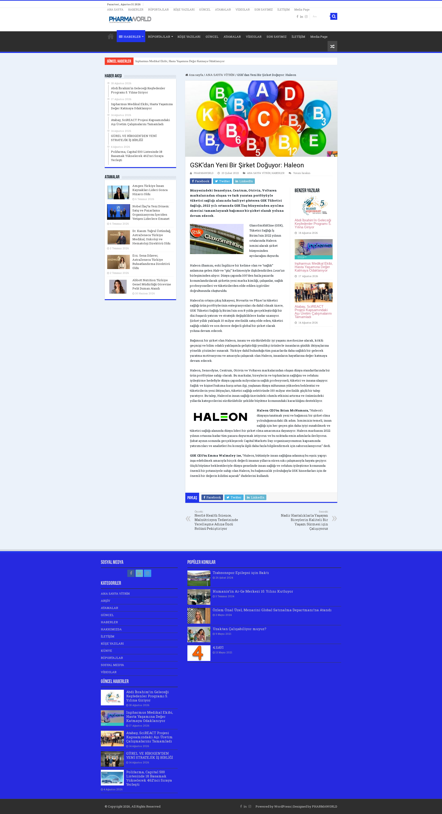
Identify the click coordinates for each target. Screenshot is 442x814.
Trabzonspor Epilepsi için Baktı (241, 572)
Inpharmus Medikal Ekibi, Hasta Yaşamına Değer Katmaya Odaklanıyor (179, 61)
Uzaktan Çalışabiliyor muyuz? (239, 628)
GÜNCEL (204, 9)
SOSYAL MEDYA (112, 665)
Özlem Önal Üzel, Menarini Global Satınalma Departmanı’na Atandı (272, 610)
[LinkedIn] (301, 16)
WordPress (282, 806)
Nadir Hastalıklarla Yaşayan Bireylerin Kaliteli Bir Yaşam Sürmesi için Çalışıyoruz (304, 520)
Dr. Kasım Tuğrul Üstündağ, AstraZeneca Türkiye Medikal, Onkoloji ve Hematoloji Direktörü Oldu (151, 237)
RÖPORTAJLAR (158, 9)
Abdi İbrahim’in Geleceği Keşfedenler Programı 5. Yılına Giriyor (313, 223)
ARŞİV (105, 601)
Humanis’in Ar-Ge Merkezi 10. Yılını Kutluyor (253, 591)
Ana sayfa (195, 75)
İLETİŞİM (283, 9)
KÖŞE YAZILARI (184, 9)
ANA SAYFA (115, 9)
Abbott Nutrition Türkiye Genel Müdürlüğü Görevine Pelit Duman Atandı (151, 284)
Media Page (301, 9)
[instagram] (306, 16)
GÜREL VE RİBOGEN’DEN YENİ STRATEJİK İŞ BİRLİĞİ (149, 755)
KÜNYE (106, 651)
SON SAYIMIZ (263, 9)
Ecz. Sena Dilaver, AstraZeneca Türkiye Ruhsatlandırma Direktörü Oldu (151, 261)
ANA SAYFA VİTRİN (220, 75)
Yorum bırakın (301, 173)
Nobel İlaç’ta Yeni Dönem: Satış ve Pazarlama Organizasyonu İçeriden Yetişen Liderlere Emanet (150, 212)
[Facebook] (297, 16)
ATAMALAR (223, 9)
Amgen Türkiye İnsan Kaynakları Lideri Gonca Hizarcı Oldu (150, 190)
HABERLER (135, 9)
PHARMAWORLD (203, 173)
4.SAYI (218, 647)
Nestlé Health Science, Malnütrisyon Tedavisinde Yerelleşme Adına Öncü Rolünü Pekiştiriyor (216, 520)
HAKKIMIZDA (111, 629)
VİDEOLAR (243, 9)
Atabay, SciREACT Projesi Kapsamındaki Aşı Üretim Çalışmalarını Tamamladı (313, 311)
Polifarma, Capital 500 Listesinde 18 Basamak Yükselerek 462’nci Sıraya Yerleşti (149, 778)
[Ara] (333, 16)
